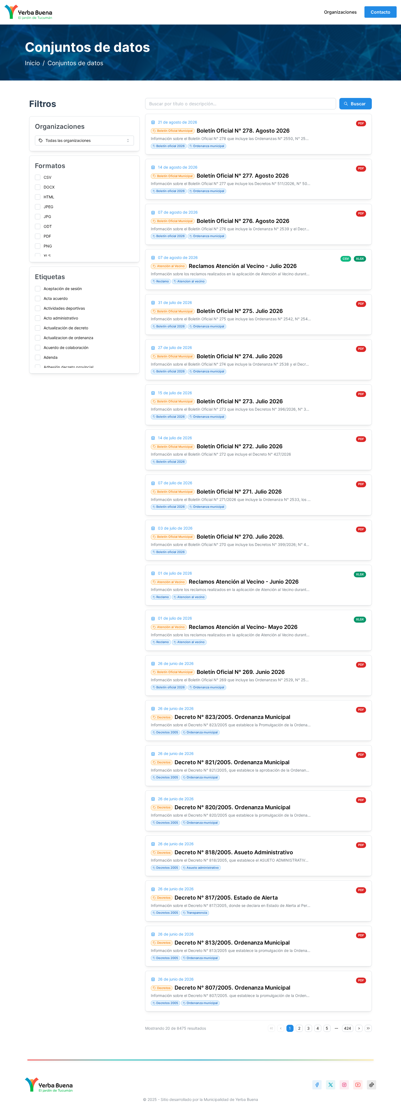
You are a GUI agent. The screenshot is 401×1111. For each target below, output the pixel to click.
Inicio (32, 63)
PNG (48, 246)
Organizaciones (340, 12)
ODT (48, 226)
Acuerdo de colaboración (66, 347)
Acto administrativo (61, 318)
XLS (47, 255)
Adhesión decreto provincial (68, 367)
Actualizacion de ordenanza (68, 337)
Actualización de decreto (66, 327)
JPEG (48, 206)
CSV (47, 177)
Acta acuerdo (56, 298)
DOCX (49, 187)
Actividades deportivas (64, 308)
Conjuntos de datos (75, 63)
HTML (49, 197)
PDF (47, 236)
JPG (47, 216)
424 (347, 1028)
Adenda (51, 357)
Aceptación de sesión (63, 288)
